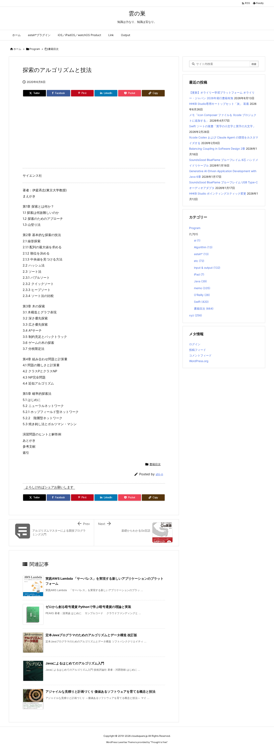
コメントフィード (200, 355)
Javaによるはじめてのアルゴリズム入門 (75, 663)
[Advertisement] (94, 134)
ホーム (17, 48)
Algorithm (203, 247)
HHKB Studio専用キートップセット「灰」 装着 (219, 103)
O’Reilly (202, 295)
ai (197, 240)
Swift (201, 301)
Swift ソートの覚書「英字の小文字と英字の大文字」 (222, 126)
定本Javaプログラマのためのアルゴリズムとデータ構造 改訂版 (91, 635)
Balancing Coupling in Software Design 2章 (217, 148)
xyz (195, 315)
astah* (201, 254)
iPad (199, 274)
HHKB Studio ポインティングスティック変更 (217, 193)
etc (199, 260)
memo (202, 288)
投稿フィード (197, 349)
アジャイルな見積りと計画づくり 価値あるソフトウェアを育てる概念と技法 (100, 691)
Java (200, 281)
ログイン (194, 344)
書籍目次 (53, 48)
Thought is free (159, 742)
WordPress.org (198, 361)
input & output (207, 267)
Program (34, 48)
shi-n (159, 474)
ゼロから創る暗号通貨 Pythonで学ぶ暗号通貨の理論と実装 (88, 607)
